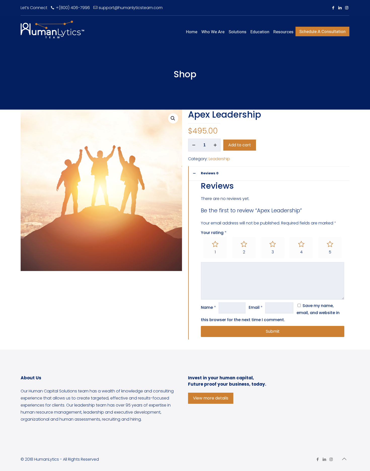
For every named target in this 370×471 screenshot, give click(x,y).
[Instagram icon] (346, 7)
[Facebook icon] (333, 7)
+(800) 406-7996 (73, 8)
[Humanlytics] (52, 29)
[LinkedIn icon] (340, 7)
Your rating (214, 233)
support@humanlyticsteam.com (131, 8)
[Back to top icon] (344, 459)
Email (256, 307)
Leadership (219, 159)
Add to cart (239, 145)
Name (208, 307)
